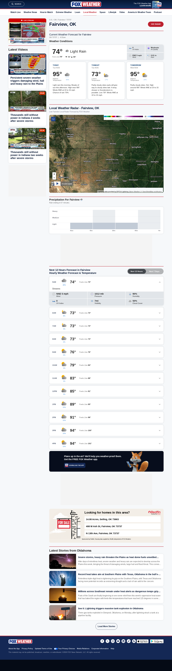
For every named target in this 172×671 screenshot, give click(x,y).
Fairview (61, 20)
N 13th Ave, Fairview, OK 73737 (102, 533)
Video (122, 12)
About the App (14, 649)
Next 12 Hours (137, 271)
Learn (77, 12)
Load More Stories (106, 626)
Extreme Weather (64, 12)
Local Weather (90, 12)
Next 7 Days (154, 271)
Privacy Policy (27, 649)
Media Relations (83, 649)
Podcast (158, 12)
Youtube (118, 641)
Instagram (113, 641)
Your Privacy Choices (66, 649)
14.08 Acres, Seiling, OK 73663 (102, 519)
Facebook (102, 641)
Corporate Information (100, 649)
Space (103, 12)
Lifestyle (112, 12)
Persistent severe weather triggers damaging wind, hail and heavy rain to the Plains (27, 80)
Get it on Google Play (157, 641)
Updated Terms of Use (43, 649)
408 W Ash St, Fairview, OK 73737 (104, 526)
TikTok (129, 641)
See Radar (156, 24)
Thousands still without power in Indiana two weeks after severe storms (26, 155)
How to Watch (46, 12)
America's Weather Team (139, 12)
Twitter (107, 641)
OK (55, 20)
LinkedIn (123, 641)
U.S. (51, 20)
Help (112, 649)
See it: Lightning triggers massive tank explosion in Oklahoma (110, 608)
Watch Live (15, 12)
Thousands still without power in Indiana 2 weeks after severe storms (25, 118)
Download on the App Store (143, 641)
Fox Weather (86, 4)
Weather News (30, 12)
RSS (134, 641)
